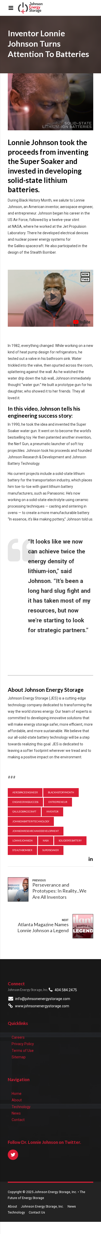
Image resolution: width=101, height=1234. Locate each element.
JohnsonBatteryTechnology (30, 821)
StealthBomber (22, 850)
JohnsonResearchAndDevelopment (35, 831)
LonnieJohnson (22, 840)
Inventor (52, 811)
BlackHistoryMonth (61, 792)
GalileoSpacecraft (24, 811)
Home (16, 1094)
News (16, 1113)
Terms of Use (23, 1050)
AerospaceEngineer (25, 792)
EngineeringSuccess (25, 802)
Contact (18, 1120)
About (17, 1100)
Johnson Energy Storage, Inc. (42, 1206)
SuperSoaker (50, 850)
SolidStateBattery (70, 840)
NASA (46, 840)
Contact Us (37, 1212)
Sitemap (19, 1057)
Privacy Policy (23, 1044)
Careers (18, 1037)
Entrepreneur (57, 802)
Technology (21, 1107)
